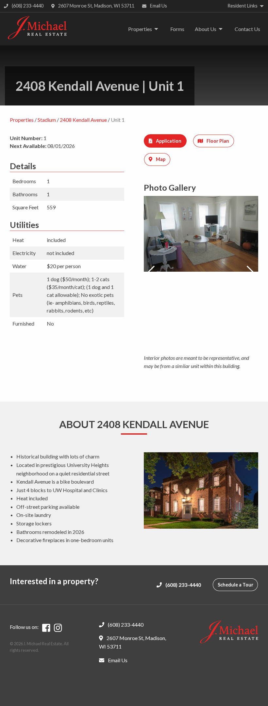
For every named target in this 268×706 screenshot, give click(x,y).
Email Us (158, 5)
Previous (152, 272)
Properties (140, 29)
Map (160, 159)
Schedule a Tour (235, 584)
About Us (205, 29)
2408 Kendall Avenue (83, 120)
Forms (177, 29)
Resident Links (242, 5)
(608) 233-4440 (27, 5)
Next (250, 272)
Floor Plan (217, 141)
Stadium (47, 120)
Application (168, 141)
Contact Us (247, 29)
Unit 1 (118, 120)
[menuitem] (141, 29)
